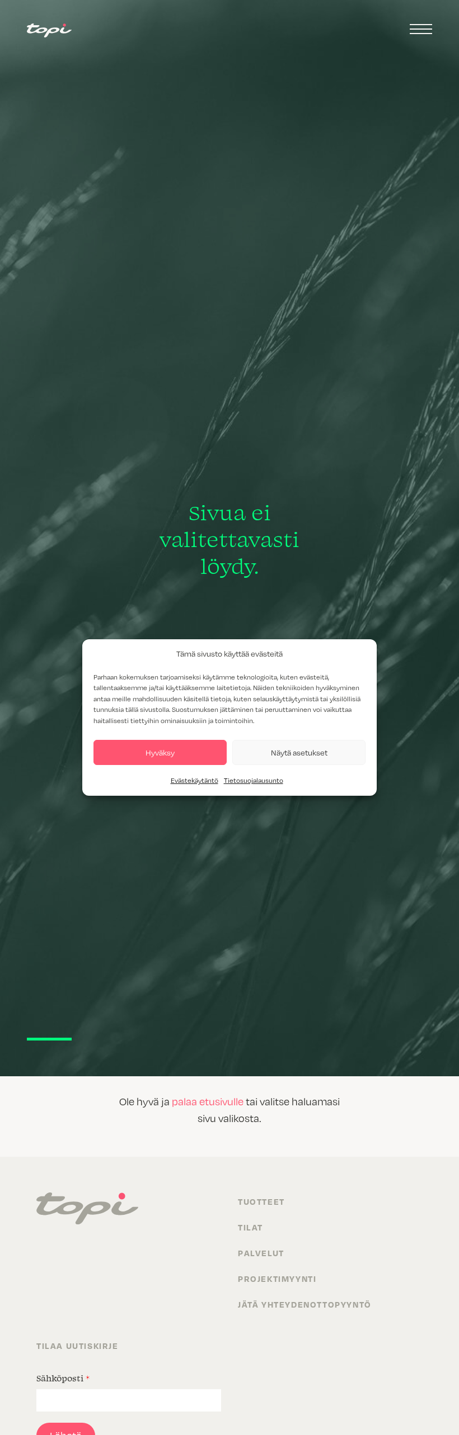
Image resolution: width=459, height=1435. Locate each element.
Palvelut (261, 1253)
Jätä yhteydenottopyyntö (305, 1304)
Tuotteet (261, 1201)
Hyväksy (160, 752)
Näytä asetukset (299, 752)
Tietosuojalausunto (253, 780)
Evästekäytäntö (194, 780)
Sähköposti (63, 1378)
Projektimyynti (277, 1279)
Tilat (250, 1227)
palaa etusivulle (207, 1101)
